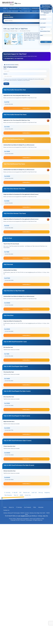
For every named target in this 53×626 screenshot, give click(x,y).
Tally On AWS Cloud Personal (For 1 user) (15, 341)
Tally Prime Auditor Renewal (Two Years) (15, 114)
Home (5, 507)
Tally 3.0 (16, 495)
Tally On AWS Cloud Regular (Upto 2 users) (16, 366)
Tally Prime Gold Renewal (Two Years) (14, 164)
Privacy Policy (12, 518)
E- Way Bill (14, 492)
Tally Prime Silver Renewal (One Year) (14, 188)
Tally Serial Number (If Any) (45, 31)
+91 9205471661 (8, 58)
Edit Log (41, 492)
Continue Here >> (26, 108)
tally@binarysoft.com (26, 9)
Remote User (26, 492)
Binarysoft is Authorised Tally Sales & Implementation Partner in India (26, 7)
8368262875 (45, 8)
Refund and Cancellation (23, 518)
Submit (46, 41)
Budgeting (47, 492)
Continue (6, 83)
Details (41, 35)
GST (20, 492)
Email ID (4, 68)
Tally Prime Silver (8, 315)
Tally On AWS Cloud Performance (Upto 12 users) (17, 440)
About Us (11, 507)
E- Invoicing (7, 492)
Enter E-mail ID (43, 23)
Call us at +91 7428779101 (46, 7)
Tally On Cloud (8, 238)
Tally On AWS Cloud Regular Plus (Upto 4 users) (17, 391)
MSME (21, 495)
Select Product (43, 27)
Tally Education (8, 495)
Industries (40, 507)
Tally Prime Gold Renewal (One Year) (14, 139)
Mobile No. (5, 73)
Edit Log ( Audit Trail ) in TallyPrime (16, 29)
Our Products (27, 507)
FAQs (34, 507)
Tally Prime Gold (8, 264)
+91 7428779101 (18, 58)
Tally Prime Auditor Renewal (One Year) (15, 89)
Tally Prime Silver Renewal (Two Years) (15, 213)
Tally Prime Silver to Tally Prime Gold (14, 290)
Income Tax (28, 495)
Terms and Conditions (35, 518)
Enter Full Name (43, 14)
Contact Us (6, 510)
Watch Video (32, 40)
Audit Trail (34, 492)
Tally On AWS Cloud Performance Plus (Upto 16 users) (19, 465)
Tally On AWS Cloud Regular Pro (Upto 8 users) (17, 416)
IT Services (19, 507)
